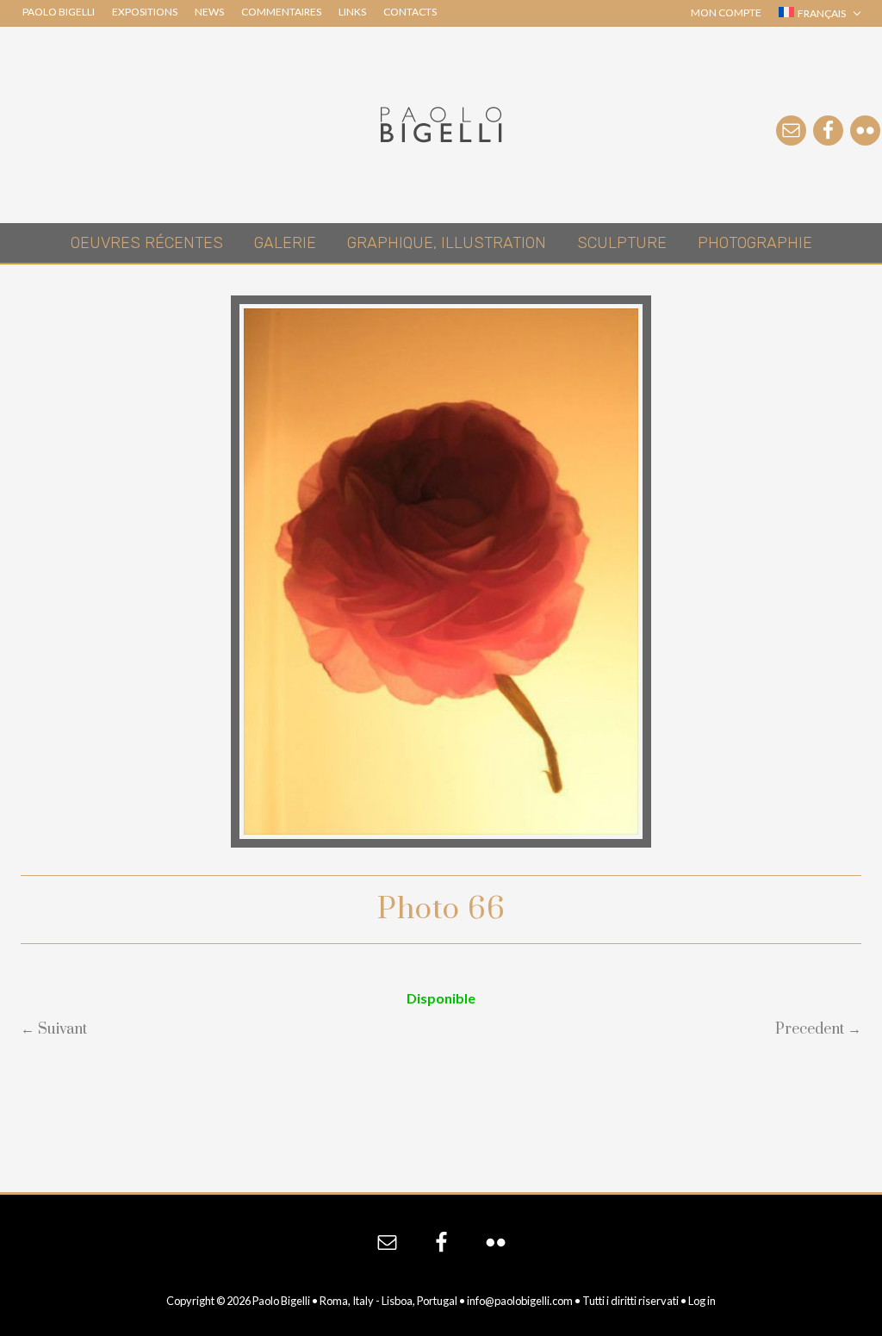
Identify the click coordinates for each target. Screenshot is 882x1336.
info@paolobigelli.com (520, 1301)
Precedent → (818, 1029)
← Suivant (54, 1029)
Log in (702, 1301)
